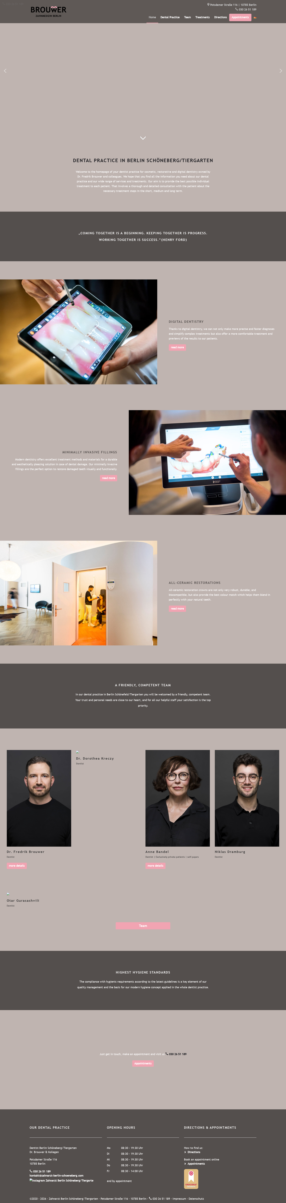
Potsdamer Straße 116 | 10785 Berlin (233, 5)
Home (152, 17)
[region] (143, 70)
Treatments (202, 17)
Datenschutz (196, 1199)
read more (177, 347)
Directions (220, 17)
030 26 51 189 (247, 9)
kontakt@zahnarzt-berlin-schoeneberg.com (56, 1176)
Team (187, 17)
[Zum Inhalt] (143, 132)
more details (17, 866)
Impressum (179, 1199)
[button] (5, 70)
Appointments (143, 1063)
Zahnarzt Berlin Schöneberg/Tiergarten (73, 1199)
